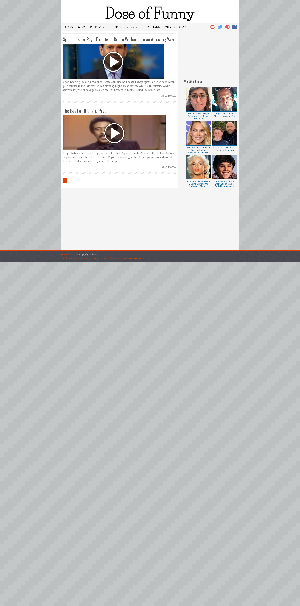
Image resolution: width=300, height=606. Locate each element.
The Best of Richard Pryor (85, 110)
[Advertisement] (211, 52)
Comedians (151, 27)
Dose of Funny (69, 254)
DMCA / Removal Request (117, 258)
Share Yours (175, 27)
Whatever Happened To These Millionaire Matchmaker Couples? (198, 150)
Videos (132, 27)
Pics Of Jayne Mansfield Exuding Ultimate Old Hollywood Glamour (198, 184)
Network (139, 258)
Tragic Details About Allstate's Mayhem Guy (224, 115)
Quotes (115, 27)
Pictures (97, 27)
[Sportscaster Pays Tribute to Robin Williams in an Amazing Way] (119, 58)
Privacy (85, 258)
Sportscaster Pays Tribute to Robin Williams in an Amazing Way (118, 39)
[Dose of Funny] (214, 28)
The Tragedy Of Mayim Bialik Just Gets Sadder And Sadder (198, 116)
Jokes (68, 27)
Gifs (82, 27)
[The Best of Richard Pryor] (119, 129)
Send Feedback (70, 258)
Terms (96, 258)
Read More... (168, 95)
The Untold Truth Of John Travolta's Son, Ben (224, 148)
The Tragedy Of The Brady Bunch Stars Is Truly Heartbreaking (224, 184)
